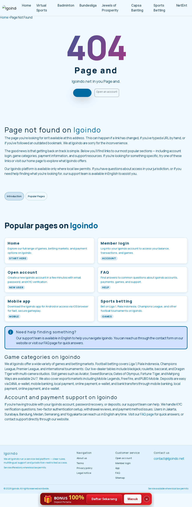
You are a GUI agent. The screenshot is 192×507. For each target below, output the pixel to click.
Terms (80, 463)
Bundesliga (88, 5)
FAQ (117, 473)
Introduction (14, 196)
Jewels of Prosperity (110, 7)
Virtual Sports (41, 7)
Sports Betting (159, 7)
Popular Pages (36, 196)
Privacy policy (84, 468)
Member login (123, 463)
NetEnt (181, 5)
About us (82, 458)
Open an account (106, 91)
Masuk (133, 499)
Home (26, 5)
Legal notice (84, 473)
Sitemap (120, 477)
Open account (123, 458)
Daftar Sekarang (104, 499)
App (117, 468)
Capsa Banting (137, 7)
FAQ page (147, 414)
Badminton (66, 5)
